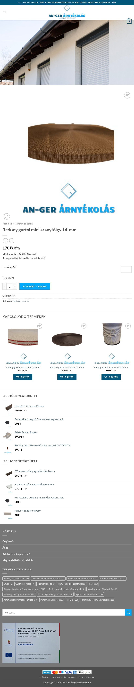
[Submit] (128, 612)
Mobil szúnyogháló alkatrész (102, 589)
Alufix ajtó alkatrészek (16, 578)
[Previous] (2, 355)
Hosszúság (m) (9, 267)
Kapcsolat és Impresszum (66, 677)
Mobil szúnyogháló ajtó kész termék (66, 589)
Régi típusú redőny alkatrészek (97, 599)
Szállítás (44, 677)
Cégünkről (8, 541)
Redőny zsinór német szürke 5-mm (111, 367)
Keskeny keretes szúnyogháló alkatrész (24, 589)
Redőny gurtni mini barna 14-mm (67, 367)
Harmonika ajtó (46, 583)
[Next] (131, 355)
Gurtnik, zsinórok (24, 223)
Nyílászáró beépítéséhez (89, 594)
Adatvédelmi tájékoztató (16, 553)
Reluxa (72, 599)
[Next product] (5, 240)
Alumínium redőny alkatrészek (48, 578)
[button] (4, 12)
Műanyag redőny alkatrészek (19, 594)
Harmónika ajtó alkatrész (72, 583)
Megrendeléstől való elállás (17, 560)
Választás (23, 377)
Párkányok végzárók (52, 599)
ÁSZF (5, 547)
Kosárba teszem (35, 286)
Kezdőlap (7, 223)
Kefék (93, 583)
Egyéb (7, 583)
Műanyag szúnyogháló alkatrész (55, 594)
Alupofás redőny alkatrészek (82, 578)
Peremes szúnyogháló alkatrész (20, 599)
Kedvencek (88, 677)
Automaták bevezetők (113, 578)
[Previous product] (11, 240)
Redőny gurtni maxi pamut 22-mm (23, 367)
